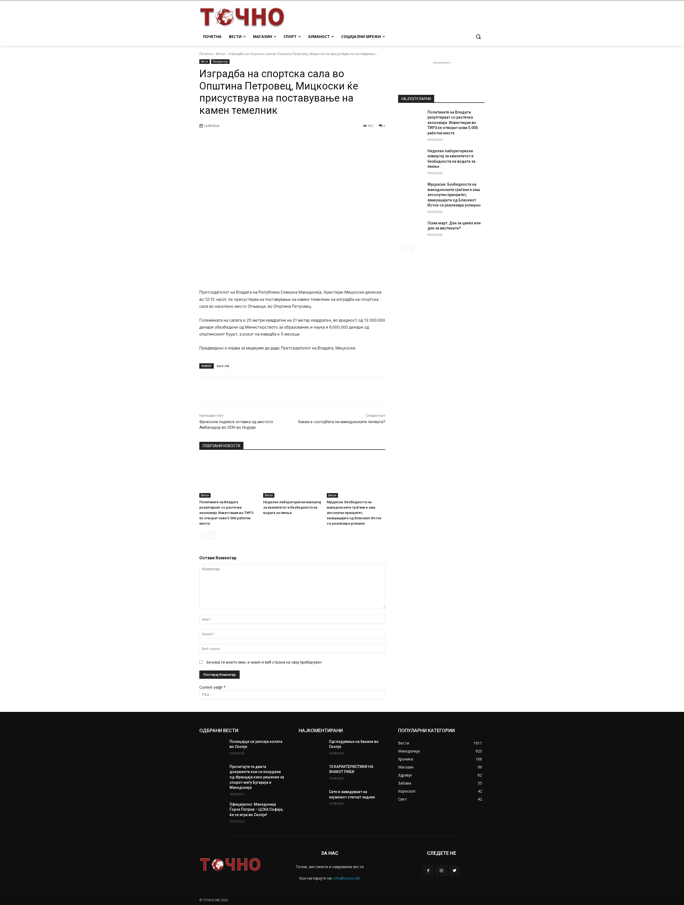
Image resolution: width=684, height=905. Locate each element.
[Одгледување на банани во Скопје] (312, 748)
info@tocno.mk (346, 878)
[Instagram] (441, 870)
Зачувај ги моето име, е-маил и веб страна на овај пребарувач (264, 662)
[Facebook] (428, 870)
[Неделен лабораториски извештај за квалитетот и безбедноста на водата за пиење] (292, 477)
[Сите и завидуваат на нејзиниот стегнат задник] (312, 798)
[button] (478, 36)
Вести (220, 54)
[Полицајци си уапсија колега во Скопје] (212, 748)
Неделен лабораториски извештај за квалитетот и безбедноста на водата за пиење (292, 507)
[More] (336, 139)
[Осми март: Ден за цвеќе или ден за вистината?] (411, 230)
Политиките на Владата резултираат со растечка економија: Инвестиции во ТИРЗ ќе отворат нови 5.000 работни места (226, 512)
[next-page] (211, 535)
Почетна (206, 54)
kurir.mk (223, 366)
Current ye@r (212, 687)
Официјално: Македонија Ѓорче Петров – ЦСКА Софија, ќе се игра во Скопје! (256, 809)
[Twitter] (454, 870)
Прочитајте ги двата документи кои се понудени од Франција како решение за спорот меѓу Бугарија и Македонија (257, 777)
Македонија (220, 61)
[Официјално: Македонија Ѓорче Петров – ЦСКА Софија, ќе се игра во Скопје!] (212, 811)
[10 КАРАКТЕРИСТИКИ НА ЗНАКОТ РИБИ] (312, 773)
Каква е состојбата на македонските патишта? (341, 421)
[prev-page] (202, 535)
